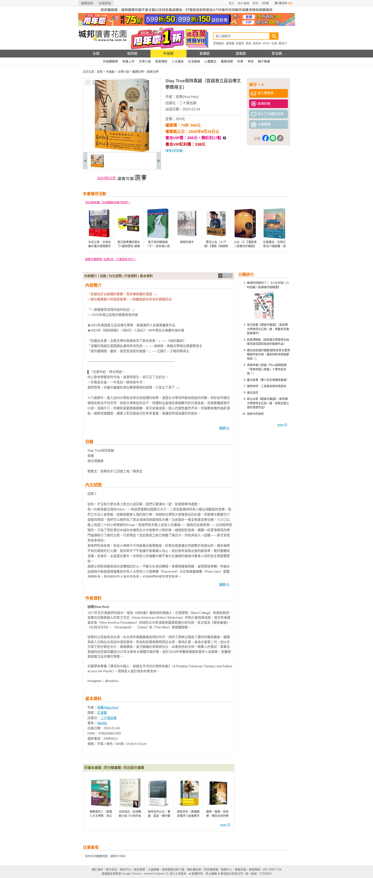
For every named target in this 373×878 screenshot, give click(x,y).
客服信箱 (240, 869)
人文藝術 (178, 61)
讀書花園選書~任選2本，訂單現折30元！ (110, 259)
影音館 (277, 53)
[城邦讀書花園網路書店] (102, 48)
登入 (231, 3)
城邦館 (132, 53)
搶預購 (230, 43)
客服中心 (226, 869)
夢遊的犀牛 (187, 242)
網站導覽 (139, 869)
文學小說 (145, 61)
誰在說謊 (252, 392)
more (280, 424)
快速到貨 (105, 3)
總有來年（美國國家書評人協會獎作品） (188, 816)
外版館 (168, 53)
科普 (240, 61)
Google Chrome (131, 873)
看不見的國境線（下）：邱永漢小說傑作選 (158, 246)
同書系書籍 (92, 768)
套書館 (204, 53)
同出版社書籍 (133, 768)
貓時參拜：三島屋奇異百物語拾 (266, 386)
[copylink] (280, 138)
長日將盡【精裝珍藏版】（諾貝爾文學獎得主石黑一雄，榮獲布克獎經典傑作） (268, 329)
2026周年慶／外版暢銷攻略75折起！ (108, 202)
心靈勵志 (210, 61)
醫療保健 (227, 61)
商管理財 (161, 61)
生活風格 (194, 61)
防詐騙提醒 (211, 869)
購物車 (285, 3)
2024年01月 (107, 178)
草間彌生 (218, 43)
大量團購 (153, 869)
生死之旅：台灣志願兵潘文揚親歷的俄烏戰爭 (99, 246)
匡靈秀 (240, 43)
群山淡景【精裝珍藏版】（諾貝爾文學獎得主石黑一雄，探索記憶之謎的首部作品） (268, 403)
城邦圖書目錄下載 (173, 869)
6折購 (265, 3)
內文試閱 (115, 276)
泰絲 (248, 43)
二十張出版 (187, 103)
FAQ (122, 856)
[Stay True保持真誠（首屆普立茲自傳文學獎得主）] (97, 166)
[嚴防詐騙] (186, 12)
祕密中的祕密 (255, 413)
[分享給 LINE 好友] (273, 138)
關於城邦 (97, 869)
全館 (96, 53)
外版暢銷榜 (110, 61)
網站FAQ (125, 869)
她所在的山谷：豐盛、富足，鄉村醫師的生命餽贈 (159, 816)
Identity (102, 723)
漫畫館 (240, 53)
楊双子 (282, 43)
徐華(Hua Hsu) (187, 97)
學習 (251, 61)
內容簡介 (90, 276)
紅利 (255, 3)
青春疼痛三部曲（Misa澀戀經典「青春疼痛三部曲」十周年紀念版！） (267, 369)
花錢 (274, 43)
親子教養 (264, 61)
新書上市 (128, 61)
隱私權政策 (194, 869)
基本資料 (146, 276)
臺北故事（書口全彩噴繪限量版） (268, 379)
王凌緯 (102, 712)
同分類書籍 (112, 768)
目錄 (103, 276)
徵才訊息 (111, 869)
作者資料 (130, 276)
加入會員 (243, 3)
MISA (266, 43)
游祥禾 (257, 43)
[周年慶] (186, 25)
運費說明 (87, 3)
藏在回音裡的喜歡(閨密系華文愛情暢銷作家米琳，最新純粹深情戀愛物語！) (268, 354)
